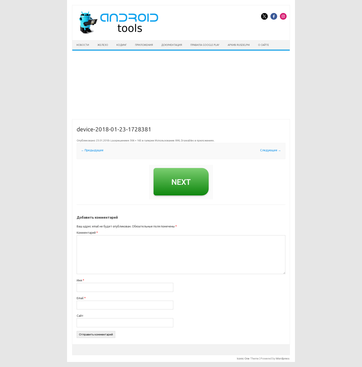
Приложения (144, 45)
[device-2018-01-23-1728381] (181, 182)
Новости (82, 45)
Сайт (80, 315)
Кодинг (121, 45)
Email (81, 298)
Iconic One (243, 358)
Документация (171, 45)
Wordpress (283, 358)
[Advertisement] (181, 85)
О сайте (263, 45)
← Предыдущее (92, 150)
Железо (102, 45)
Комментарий (87, 232)
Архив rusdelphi (239, 45)
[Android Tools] (118, 33)
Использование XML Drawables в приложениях (184, 140)
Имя (80, 280)
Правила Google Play (204, 45)
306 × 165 (135, 140)
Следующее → (270, 150)
